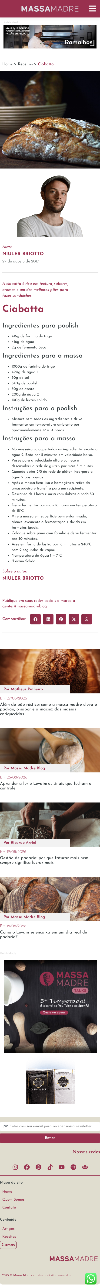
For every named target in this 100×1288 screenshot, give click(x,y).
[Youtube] (61, 1167)
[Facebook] (27, 1167)
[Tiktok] (50, 1167)
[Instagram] (15, 1167)
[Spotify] (73, 1167)
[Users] (85, 1167)
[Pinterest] (38, 1167)
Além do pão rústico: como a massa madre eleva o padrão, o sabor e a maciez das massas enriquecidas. (48, 709)
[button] (35, 619)
